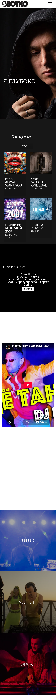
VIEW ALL (26, 146)
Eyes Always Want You (13, 182)
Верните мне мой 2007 (13, 228)
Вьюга (37, 224)
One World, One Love (39, 182)
